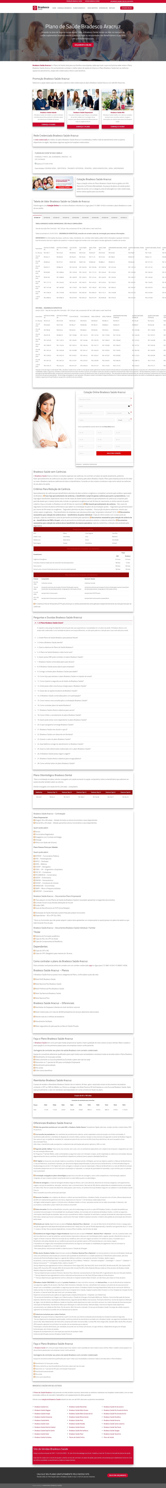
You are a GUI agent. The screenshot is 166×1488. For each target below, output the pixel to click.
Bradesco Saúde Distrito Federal (45, 1427)
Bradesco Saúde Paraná (77, 1427)
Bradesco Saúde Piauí (76, 1434)
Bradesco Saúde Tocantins (112, 1434)
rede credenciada (41, 139)
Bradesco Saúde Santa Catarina (114, 1424)
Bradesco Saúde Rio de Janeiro (114, 1407)
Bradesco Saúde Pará (76, 1420)
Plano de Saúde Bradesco (43, 1392)
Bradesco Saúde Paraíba (77, 1424)
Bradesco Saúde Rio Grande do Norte (116, 1410)
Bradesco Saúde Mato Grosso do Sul (81, 1413)
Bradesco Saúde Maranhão (78, 1407)
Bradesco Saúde (41, 476)
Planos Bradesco (79, 8)
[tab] (37, 217)
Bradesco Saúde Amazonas (43, 1417)
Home (54, 8)
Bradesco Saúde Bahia (42, 1420)
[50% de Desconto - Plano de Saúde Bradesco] (41, 8)
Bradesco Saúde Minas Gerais (78, 1417)
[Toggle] (35, 623)
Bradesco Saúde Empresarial (83, 112)
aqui (90, 965)
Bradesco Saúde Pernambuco (78, 1430)
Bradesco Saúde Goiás (42, 1434)
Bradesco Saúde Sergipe (111, 1430)
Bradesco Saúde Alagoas (42, 1410)
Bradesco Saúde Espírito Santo (45, 1430)
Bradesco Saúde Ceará (42, 1424)
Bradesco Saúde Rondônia (112, 1417)
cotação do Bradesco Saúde (51, 1399)
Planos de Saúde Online (77, 1437)
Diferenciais (103, 8)
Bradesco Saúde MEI (117, 112)
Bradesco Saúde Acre (41, 1407)
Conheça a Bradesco (64, 8)
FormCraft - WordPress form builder (86, 464)
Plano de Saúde (109, 1437)
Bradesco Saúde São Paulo (112, 1427)
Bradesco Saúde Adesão (48, 112)
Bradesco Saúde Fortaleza (43, 1437)
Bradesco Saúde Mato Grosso (78, 1410)
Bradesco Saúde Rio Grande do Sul (115, 1413)
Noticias (112, 8)
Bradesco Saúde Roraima (112, 1420)
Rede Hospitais (93, 8)
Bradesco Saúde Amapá (42, 1413)
